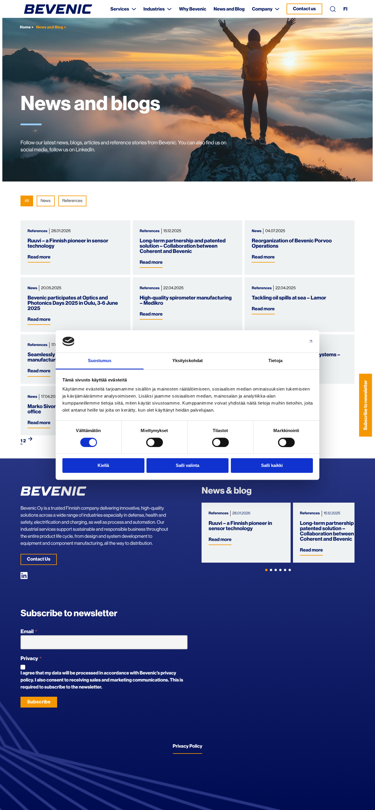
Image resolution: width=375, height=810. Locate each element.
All (27, 201)
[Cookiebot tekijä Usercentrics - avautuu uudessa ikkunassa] (287, 341)
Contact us (304, 8)
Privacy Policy (187, 746)
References (72, 201)
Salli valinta (187, 465)
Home (25, 27)
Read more (39, 257)
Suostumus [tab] (100, 360)
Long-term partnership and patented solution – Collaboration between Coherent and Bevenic (183, 246)
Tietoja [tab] (275, 360)
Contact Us (38, 559)
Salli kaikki (272, 465)
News (46, 201)
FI (345, 9)
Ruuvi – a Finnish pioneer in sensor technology (240, 526)
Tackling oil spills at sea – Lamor (289, 298)
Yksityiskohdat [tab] (187, 360)
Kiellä (103, 465)
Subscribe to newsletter (365, 405)
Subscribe (39, 702)
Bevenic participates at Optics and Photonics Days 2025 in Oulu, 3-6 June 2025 (73, 303)
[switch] (154, 442)
